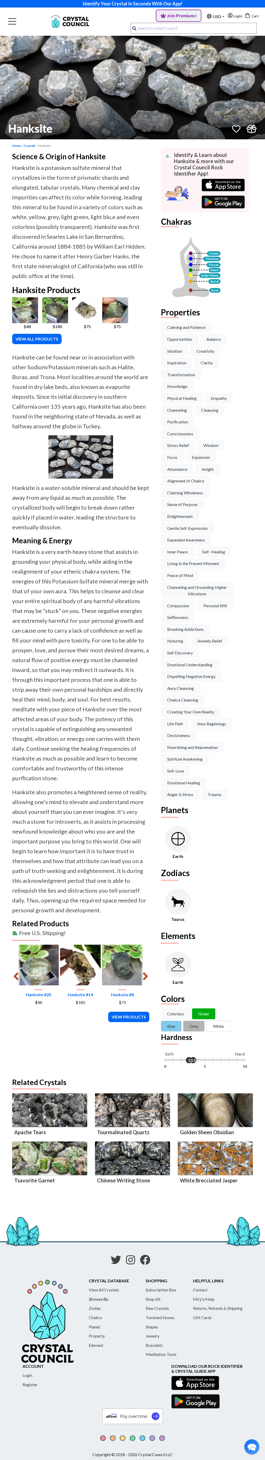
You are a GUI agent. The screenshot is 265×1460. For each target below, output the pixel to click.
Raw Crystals (157, 1308)
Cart (255, 16)
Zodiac (95, 1308)
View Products (129, 1016)
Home (16, 146)
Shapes (152, 1326)
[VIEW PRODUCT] (38, 965)
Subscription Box (161, 1289)
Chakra (95, 1317)
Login (27, 1375)
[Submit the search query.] (134, 28)
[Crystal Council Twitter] (118, 1262)
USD (217, 16)
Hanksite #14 (80, 994)
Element (96, 1345)
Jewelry (152, 1335)
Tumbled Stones (160, 1317)
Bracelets (154, 1345)
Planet (94, 1326)
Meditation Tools (161, 1354)
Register (30, 1384)
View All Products (37, 338)
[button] (251, 1446)
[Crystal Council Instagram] (132, 1262)
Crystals (29, 146)
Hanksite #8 (122, 994)
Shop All (153, 1299)
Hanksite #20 (38, 994)
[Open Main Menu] (12, 21)
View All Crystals (104, 1289)
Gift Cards (202, 1317)
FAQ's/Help (204, 1299)
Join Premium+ (182, 15)
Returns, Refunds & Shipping (217, 1308)
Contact (200, 1289)
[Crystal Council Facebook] (147, 1262)
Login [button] (237, 16)
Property (97, 1335)
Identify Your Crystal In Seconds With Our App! (132, 3)
